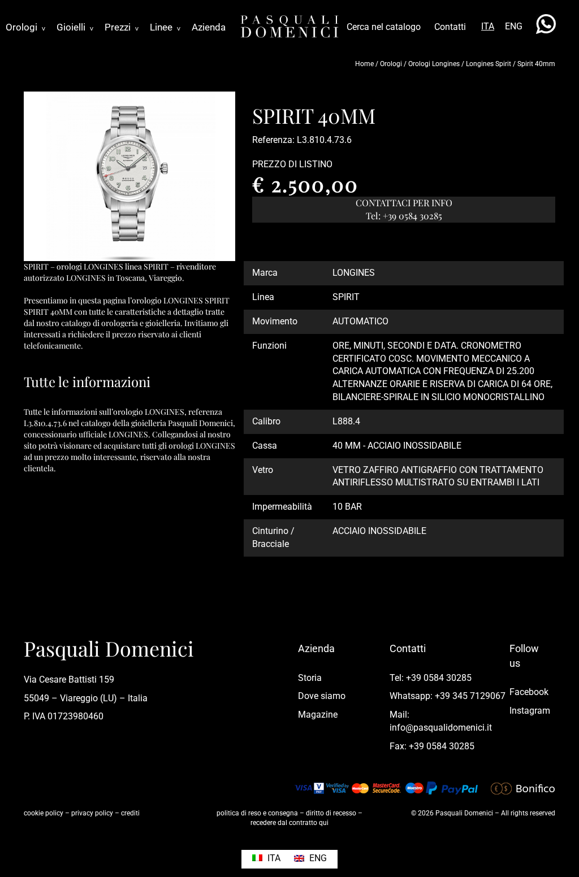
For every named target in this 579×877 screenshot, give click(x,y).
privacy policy (92, 813)
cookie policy (43, 813)
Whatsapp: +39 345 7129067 (447, 696)
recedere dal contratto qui (289, 823)
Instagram (529, 710)
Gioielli (75, 27)
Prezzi (122, 27)
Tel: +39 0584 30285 (431, 677)
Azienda (209, 27)
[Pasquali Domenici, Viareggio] (289, 25)
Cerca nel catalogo (384, 26)
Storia (310, 677)
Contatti (450, 26)
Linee (165, 27)
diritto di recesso (331, 813)
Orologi (25, 27)
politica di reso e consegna (257, 813)
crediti (130, 813)
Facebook (528, 692)
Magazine (318, 714)
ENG (513, 26)
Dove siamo (321, 696)
